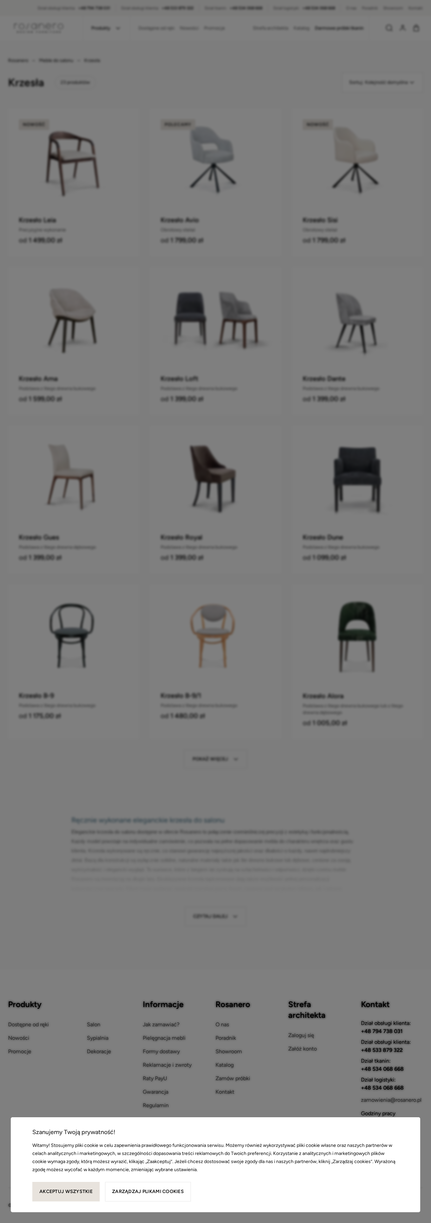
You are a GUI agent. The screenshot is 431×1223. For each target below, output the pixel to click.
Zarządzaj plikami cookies (148, 1191)
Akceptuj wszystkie (66, 1191)
